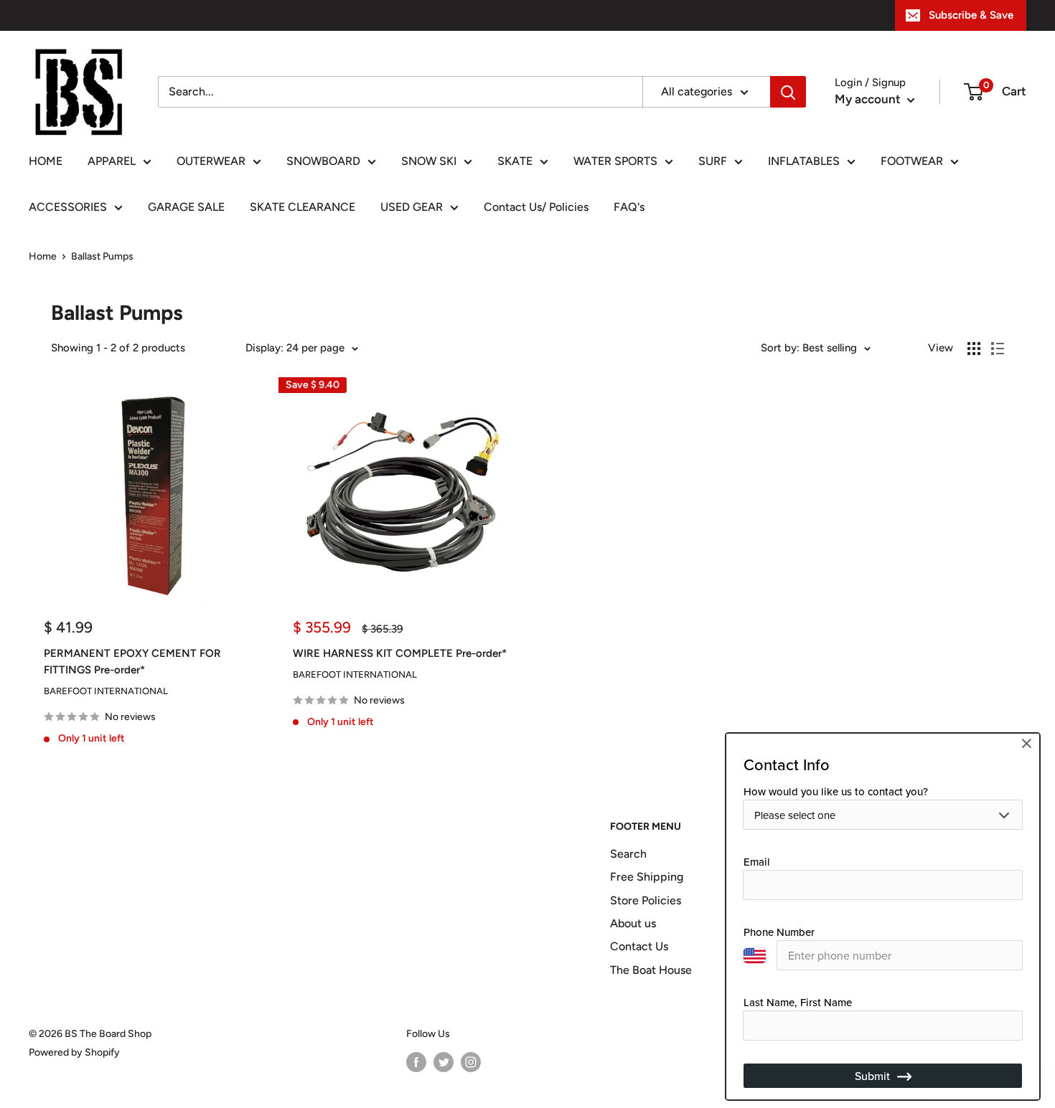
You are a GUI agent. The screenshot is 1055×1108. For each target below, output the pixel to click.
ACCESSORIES (68, 207)
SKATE (515, 161)
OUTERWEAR (211, 161)
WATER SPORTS (615, 161)
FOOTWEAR (912, 161)
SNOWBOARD (323, 161)
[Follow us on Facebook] (416, 1062)
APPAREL (112, 161)
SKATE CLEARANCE (302, 207)
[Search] (788, 92)
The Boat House (651, 970)
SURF (712, 161)
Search (628, 854)
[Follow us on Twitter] (443, 1062)
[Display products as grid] (973, 348)
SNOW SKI (428, 161)
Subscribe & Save (971, 15)
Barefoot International (106, 691)
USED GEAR (411, 207)
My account (869, 99)
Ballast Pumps (102, 256)
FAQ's (629, 207)
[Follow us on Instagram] (471, 1062)
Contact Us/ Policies (536, 207)
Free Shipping (646, 877)
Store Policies (645, 900)
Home (43, 256)
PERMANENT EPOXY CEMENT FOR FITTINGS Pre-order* (132, 661)
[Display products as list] (997, 348)
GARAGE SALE (186, 207)
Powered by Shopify (74, 1052)
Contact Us (639, 946)
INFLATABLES (804, 161)
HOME (45, 161)
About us (633, 923)
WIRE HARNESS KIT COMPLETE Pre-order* (400, 653)
